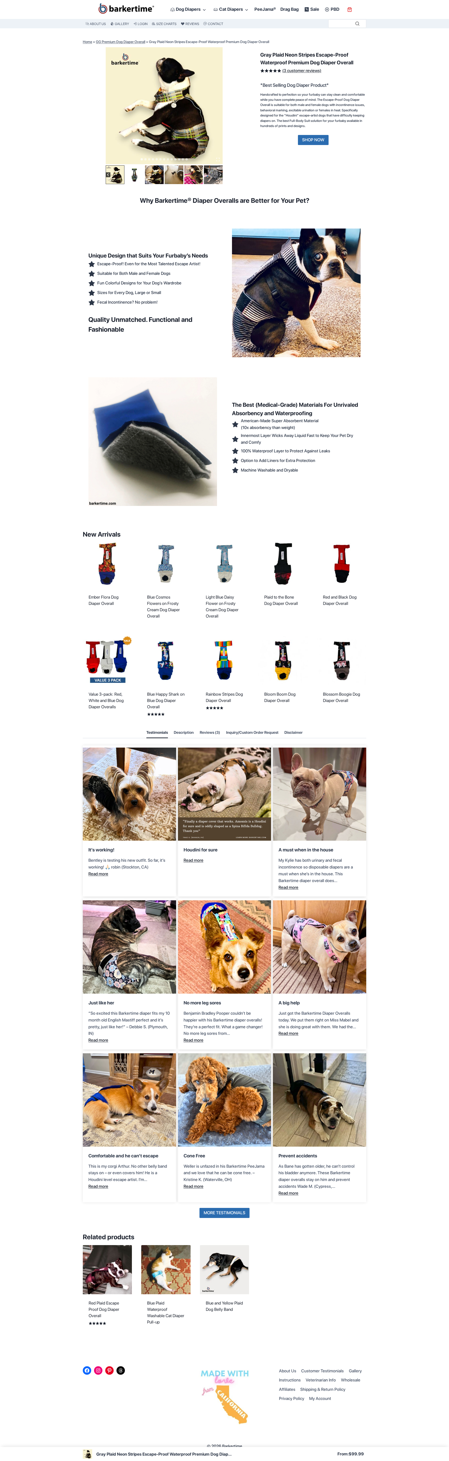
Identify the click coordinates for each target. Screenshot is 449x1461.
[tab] (142, 159)
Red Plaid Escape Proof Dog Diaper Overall (104, 1309)
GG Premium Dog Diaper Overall (120, 42)
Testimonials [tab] (157, 732)
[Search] (357, 24)
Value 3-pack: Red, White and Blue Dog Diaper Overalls (106, 700)
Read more (98, 873)
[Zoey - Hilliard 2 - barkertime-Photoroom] (164, 105)
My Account (320, 1398)
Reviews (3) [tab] (210, 732)
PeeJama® (265, 9)
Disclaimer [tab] (293, 732)
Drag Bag (289, 9)
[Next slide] (220, 174)
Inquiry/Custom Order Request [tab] (252, 732)
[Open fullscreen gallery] (218, 159)
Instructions (290, 1379)
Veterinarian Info (321, 1379)
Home (87, 42)
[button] (115, 174)
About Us (287, 1370)
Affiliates (287, 1389)
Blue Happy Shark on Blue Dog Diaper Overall (166, 700)
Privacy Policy (291, 1398)
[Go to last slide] (108, 174)
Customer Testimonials (322, 1370)
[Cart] (349, 9)
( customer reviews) (301, 70)
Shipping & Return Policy (322, 1389)
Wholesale (350, 1379)
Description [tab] (184, 732)
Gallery (355, 1370)
